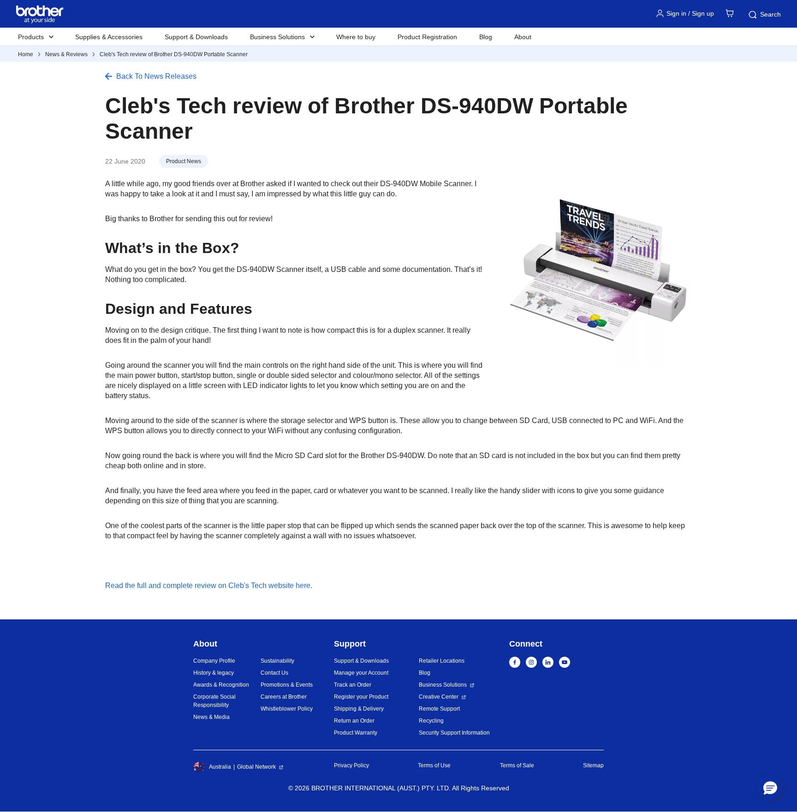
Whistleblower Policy (287, 709)
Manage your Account (361, 673)
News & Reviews (66, 54)
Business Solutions (443, 685)
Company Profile (214, 661)
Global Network (256, 767)
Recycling (431, 721)
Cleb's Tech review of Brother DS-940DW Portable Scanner (174, 54)
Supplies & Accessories (109, 37)
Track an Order (352, 685)
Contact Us (274, 673)
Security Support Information (454, 733)
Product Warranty (355, 733)
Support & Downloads (196, 37)
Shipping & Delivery (359, 709)
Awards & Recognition (221, 685)
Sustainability (277, 661)
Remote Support (439, 709)
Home (25, 54)
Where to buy (355, 37)
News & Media (211, 717)
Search (770, 14)
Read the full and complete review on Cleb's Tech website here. (208, 585)
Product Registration (427, 37)
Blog (485, 37)
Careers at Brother (284, 697)
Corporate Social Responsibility (214, 701)
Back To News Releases (156, 76)
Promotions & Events (287, 685)
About (522, 37)
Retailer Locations (441, 661)
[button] (770, 787)
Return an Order (354, 721)
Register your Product (361, 697)
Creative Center (438, 697)
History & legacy (213, 673)
